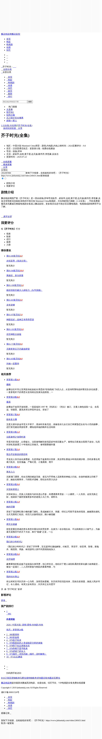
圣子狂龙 (13, 640)
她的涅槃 (10, 507)
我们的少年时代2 (14, 542)
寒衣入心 (10, 472)
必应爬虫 (56, 678)
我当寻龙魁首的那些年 (17, 454)
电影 (8, 42)
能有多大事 (11, 419)
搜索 (30, 102)
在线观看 (6, 162)
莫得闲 (12, 634)
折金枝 (12, 637)
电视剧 (9, 44)
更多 (4, 600)
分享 (19, 128)
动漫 (8, 47)
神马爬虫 (22, 678)
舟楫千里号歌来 (17, 648)
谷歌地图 (47, 678)
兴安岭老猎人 (12, 489)
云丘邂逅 (14, 657)
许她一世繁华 (12, 363)
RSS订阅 (5, 678)
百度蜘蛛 (13, 678)
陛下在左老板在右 (18, 646)
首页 (8, 39)
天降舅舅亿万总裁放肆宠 (18, 349)
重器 (8, 402)
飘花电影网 (6, 34)
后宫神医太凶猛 (13, 334)
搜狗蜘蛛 (30, 678)
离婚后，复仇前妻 (14, 275)
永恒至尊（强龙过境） (17, 261)
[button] (10, 183)
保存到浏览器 (9, 128)
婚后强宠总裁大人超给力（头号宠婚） (24, 290)
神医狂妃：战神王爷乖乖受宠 (20, 319)
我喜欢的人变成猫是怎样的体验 (24, 643)
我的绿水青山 (12, 576)
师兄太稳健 (11, 524)
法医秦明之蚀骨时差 (16, 437)
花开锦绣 (10, 559)
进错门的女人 (16, 651)
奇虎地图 (39, 678)
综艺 (8, 50)
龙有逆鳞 (10, 305)
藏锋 (8, 384)
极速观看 (6, 164)
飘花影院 (16, 34)
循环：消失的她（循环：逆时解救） (26, 654)
